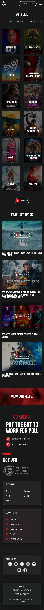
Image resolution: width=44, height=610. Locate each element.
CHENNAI (14, 524)
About (8, 500)
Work (8, 496)
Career (27, 491)
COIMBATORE (16, 529)
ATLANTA (14, 519)
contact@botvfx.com (21, 439)
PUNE (12, 534)
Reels (8, 491)
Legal (22, 586)
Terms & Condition (22, 590)
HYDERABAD (16, 539)
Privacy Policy (22, 594)
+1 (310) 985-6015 (20, 444)
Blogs (26, 496)
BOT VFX (10, 460)
